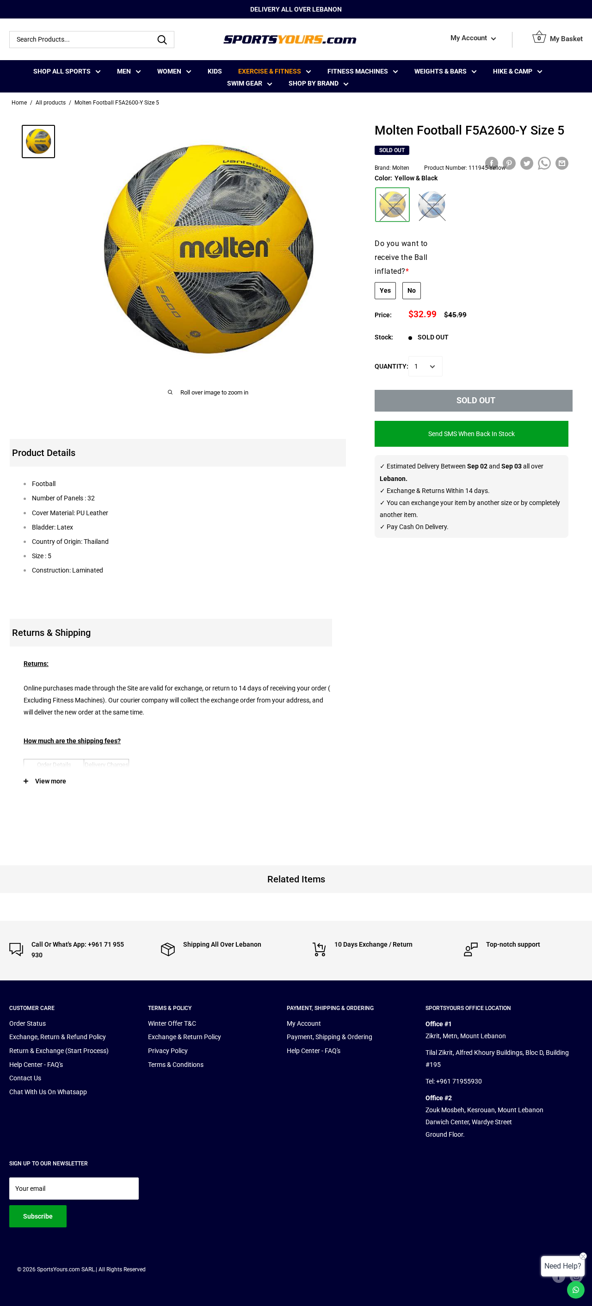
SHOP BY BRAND (314, 83)
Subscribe (38, 1216)
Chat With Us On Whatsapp (48, 1092)
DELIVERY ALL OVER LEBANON (296, 9)
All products (51, 102)
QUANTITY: (391, 366)
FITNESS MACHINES (357, 71)
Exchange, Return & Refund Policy (57, 1037)
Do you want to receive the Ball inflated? (401, 257)
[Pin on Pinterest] (509, 163)
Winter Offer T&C (172, 1023)
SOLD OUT (475, 401)
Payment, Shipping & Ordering (329, 1037)
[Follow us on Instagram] (576, 1276)
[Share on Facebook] (491, 163)
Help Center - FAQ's (36, 1064)
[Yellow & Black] (392, 204)
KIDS (215, 71)
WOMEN (169, 71)
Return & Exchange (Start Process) (59, 1050)
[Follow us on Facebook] (558, 1276)
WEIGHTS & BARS (440, 71)
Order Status (27, 1023)
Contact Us (25, 1078)
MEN (124, 71)
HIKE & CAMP (512, 71)
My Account (469, 38)
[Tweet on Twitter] (526, 163)
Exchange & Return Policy (184, 1037)
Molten (400, 168)
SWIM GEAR (244, 83)
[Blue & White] (431, 204)
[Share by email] (561, 163)
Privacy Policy (168, 1050)
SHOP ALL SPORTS (62, 71)
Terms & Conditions (176, 1064)
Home (19, 102)
